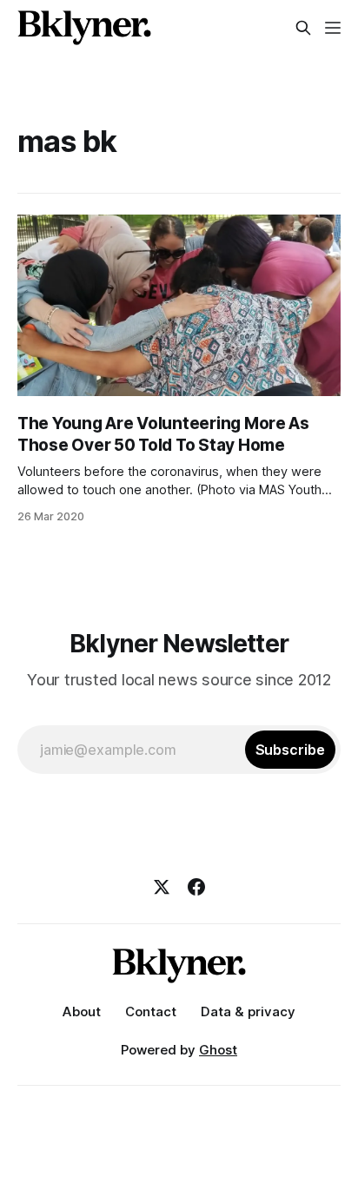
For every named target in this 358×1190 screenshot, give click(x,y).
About (82, 1011)
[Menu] (333, 28)
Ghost (218, 1049)
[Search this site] (303, 28)
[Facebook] (196, 887)
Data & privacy (248, 1011)
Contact (150, 1011)
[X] (161, 887)
